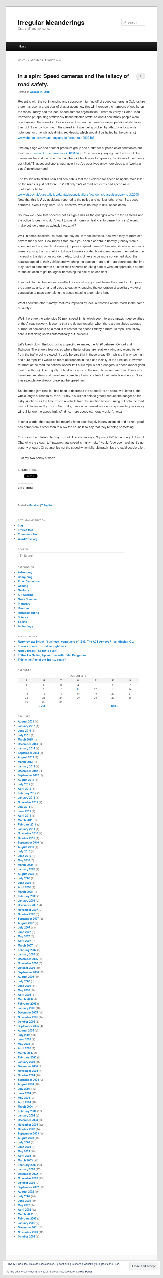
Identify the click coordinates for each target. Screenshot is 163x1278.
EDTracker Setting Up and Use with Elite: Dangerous (52, 655)
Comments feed (28, 534)
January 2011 (26, 829)
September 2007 (28, 918)
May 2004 (24, 1098)
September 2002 (28, 1187)
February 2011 (27, 824)
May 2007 (24, 936)
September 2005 (28, 1026)
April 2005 (24, 1048)
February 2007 (27, 950)
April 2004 (24, 1102)
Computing (25, 577)
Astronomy (25, 572)
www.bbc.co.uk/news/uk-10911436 (58, 153)
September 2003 (28, 1133)
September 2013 (28, 753)
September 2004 (28, 1080)
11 (78, 689)
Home (22, 46)
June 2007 (24, 932)
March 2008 (25, 892)
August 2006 (26, 977)
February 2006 (27, 1003)
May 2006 (24, 990)
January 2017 (26, 726)
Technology (25, 626)
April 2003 (24, 1156)
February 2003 (27, 1165)
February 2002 (27, 1218)
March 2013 (25, 762)
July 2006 (24, 981)
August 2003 (26, 1138)
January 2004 (26, 1115)
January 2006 (26, 1008)
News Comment (28, 599)
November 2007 (28, 910)
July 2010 (24, 851)
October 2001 (26, 1236)
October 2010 (26, 838)
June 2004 (24, 1093)
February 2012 (27, 793)
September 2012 (28, 775)
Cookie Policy (84, 1271)
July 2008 (24, 878)
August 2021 (26, 721)
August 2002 (26, 1191)
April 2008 (24, 887)
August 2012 (26, 780)
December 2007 (28, 905)
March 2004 (25, 1106)
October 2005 (26, 1021)
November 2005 (28, 1017)
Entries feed (26, 530)
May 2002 (24, 1205)
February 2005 (27, 1057)
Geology (23, 590)
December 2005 (28, 1012)
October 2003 (26, 1129)
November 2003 (28, 1124)
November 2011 (28, 802)
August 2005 (26, 1030)
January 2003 (26, 1169)
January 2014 (26, 748)
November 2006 (28, 963)
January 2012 (26, 797)
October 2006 (26, 968)
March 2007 (25, 945)
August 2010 (26, 847)
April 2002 (24, 1209)
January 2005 (26, 1062)
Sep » (114, 706)
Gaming (23, 586)
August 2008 (26, 874)
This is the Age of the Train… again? (42, 659)
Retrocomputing (28, 613)
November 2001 (28, 1232)
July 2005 (24, 1035)
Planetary (24, 603)
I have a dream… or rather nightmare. (42, 646)
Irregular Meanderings (51, 22)
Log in (22, 525)
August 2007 (26, 923)
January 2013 (26, 766)
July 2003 (24, 1142)
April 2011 (24, 815)
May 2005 (24, 1044)
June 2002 (24, 1201)
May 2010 (24, 860)
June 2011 (24, 811)
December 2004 (28, 1066)
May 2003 (24, 1151)
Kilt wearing (26, 595)
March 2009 (25, 865)
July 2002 (24, 1196)
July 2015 (24, 735)
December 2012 (28, 771)
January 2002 (26, 1223)
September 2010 (28, 842)
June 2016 (24, 730)
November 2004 (28, 1071)
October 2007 (26, 914)
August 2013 (26, 757)
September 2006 (28, 972)
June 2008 (24, 883)
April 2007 (24, 941)
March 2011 (25, 820)
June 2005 (24, 1039)
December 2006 (28, 959)
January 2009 (26, 869)
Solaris (22, 622)
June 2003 (24, 1147)
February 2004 (27, 1111)
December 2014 (28, 744)
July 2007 (24, 927)
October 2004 (26, 1075)
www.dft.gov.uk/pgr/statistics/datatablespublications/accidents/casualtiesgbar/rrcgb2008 (78, 194)
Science (23, 617)
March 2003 (25, 1160)
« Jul (42, 706)
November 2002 (28, 1178)
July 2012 (24, 784)
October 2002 (26, 1183)
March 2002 (25, 1214)
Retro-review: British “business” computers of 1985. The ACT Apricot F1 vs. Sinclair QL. (76, 641)
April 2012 (24, 789)
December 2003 (28, 1120)
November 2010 (28, 833)
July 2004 (24, 1089)
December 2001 (28, 1227)
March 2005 (25, 1053)
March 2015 (25, 739)
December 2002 (28, 1174)
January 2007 (26, 954)
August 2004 (26, 1084)
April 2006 (24, 995)
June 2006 (24, 986)
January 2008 (26, 900)
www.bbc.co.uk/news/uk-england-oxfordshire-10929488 (56, 137)
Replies (47, 505)
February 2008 (27, 896)
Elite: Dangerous (29, 581)
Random (34, 505)
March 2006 (25, 999)
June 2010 (24, 856)
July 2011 (24, 807)
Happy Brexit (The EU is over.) (37, 651)
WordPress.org (28, 539)
